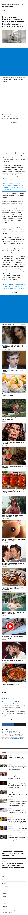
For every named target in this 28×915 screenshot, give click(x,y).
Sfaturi (4, 903)
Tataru (4, 279)
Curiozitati (5, 890)
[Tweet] (20, 724)
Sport (3, 880)
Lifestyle (4, 893)
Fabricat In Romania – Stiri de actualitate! (13, 6)
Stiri (20, 743)
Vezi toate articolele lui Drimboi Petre (18, 738)
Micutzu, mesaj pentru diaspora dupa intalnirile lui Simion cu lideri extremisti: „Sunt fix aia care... (16, 776)
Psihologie (5, 886)
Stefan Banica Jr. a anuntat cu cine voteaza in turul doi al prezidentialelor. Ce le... (17, 759)
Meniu (4, 10)
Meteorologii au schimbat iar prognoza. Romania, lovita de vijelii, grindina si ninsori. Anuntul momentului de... (17, 803)
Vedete (4, 883)
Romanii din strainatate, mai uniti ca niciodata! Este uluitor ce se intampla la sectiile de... (17, 794)
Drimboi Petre (10, 699)
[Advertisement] (14, 62)
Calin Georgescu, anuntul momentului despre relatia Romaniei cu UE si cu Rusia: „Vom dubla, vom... (17, 767)
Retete (4, 896)
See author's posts (9, 719)
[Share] (8, 724)
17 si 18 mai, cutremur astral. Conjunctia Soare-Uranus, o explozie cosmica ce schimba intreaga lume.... (17, 785)
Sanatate (4, 900)
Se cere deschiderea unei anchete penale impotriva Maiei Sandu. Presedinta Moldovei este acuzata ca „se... (17, 830)
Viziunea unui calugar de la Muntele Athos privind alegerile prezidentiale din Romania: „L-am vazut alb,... (17, 839)
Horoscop (4, 906)
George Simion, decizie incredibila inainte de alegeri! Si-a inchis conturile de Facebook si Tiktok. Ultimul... (17, 821)
